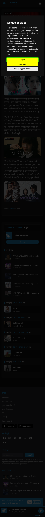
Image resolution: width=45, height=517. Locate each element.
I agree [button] (22, 60)
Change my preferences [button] (22, 69)
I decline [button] (22, 64)
